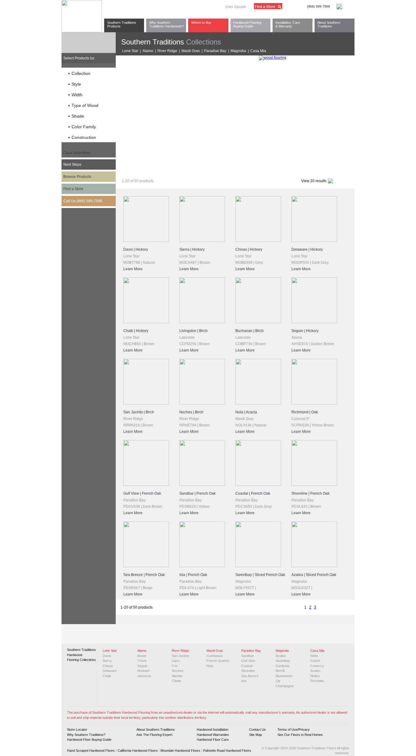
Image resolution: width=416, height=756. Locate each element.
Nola (209, 666)
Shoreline (248, 671)
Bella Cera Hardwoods (189, 168)
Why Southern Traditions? (86, 735)
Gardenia (282, 666)
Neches (177, 671)
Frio (175, 666)
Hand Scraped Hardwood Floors (91, 750)
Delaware (110, 671)
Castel (315, 660)
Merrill (280, 671)
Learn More (133, 269)
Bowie (141, 656)
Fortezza (317, 666)
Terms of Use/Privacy (293, 729)
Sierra (107, 660)
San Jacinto (180, 656)
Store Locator (77, 729)
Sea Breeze (250, 676)
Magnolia (238, 51)
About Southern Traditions (328, 24)
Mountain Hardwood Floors (180, 750)
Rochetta (317, 681)
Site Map (255, 735)
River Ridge (167, 51)
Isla (243, 681)
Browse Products (77, 177)
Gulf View (248, 660)
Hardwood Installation (212, 729)
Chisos (108, 666)
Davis (107, 656)
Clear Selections (77, 153)
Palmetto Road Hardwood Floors (227, 750)
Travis (142, 660)
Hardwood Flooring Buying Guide (247, 24)
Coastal (246, 666)
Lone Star (130, 51)
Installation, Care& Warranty (287, 24)
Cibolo (176, 681)
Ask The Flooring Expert (154, 735)
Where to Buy (201, 22)
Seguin (142, 666)
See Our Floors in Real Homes (300, 735)
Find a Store (73, 189)
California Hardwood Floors (138, 750)
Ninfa (314, 656)
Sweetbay (283, 660)
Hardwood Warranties (213, 735)
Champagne (285, 686)
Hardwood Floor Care (213, 739)
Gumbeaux (214, 656)
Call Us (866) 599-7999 (82, 201)
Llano (176, 660)
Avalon (315, 671)
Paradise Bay (215, 51)
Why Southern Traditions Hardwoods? (166, 24)
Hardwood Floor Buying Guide (89, 739)
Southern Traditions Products (121, 24)
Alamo (148, 51)
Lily (278, 681)
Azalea (281, 656)
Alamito (177, 676)
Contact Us (257, 729)
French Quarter (218, 660)
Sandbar (247, 656)
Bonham (143, 671)
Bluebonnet (284, 676)
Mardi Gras (191, 51)
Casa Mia (258, 51)
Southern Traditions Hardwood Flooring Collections (81, 655)
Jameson (144, 676)
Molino (315, 676)
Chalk (107, 676)
